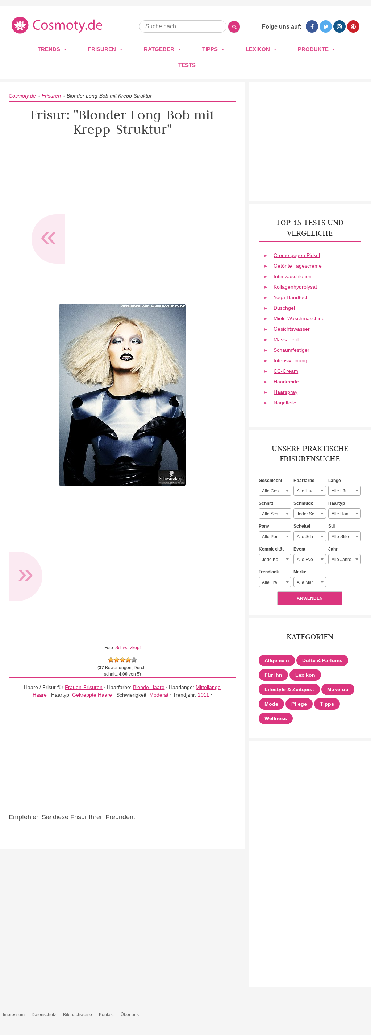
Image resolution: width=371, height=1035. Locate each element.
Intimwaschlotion (293, 276)
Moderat (158, 695)
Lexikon (258, 49)
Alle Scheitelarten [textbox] (311, 536)
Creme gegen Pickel (297, 255)
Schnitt (266, 503)
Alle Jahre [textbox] (341, 559)
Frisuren (102, 49)
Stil (331, 526)
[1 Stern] (111, 660)
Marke (300, 571)
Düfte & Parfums (322, 660)
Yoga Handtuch (291, 297)
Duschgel (284, 308)
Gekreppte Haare (92, 695)
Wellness (275, 718)
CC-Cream (286, 371)
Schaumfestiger (291, 350)
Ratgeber (159, 49)
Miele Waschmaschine (299, 318)
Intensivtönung (290, 360)
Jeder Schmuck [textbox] (311, 513)
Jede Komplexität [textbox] (276, 559)
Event (299, 549)
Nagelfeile (285, 402)
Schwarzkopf (128, 647)
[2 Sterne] (117, 660)
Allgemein (276, 660)
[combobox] (275, 491)
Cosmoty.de (22, 96)
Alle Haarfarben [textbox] (311, 491)
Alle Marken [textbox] (308, 582)
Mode (271, 704)
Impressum (14, 1014)
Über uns (130, 1014)
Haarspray (285, 392)
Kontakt (106, 1014)
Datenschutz (44, 1014)
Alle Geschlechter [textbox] (276, 491)
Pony (264, 526)
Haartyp (336, 503)
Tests (187, 65)
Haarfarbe (303, 480)
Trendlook (269, 571)
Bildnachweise (77, 1014)
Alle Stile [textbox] (340, 536)
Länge (334, 480)
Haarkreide (286, 381)
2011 (203, 695)
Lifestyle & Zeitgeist (289, 689)
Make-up (338, 689)
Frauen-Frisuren (84, 687)
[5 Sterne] (134, 660)
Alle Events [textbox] (308, 559)
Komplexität (271, 549)
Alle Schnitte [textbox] (274, 513)
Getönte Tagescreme (298, 266)
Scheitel (301, 526)
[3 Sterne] (122, 660)
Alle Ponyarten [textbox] (276, 536)
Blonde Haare (148, 687)
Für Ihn (273, 675)
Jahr (333, 549)
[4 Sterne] (128, 660)
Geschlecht (270, 480)
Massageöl (286, 339)
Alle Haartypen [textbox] (346, 513)
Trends (49, 49)
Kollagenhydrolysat (295, 287)
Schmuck (303, 503)
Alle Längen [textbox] (343, 491)
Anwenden (310, 598)
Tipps (210, 49)
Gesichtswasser (292, 329)
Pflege (299, 704)
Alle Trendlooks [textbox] (276, 582)
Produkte (313, 49)
